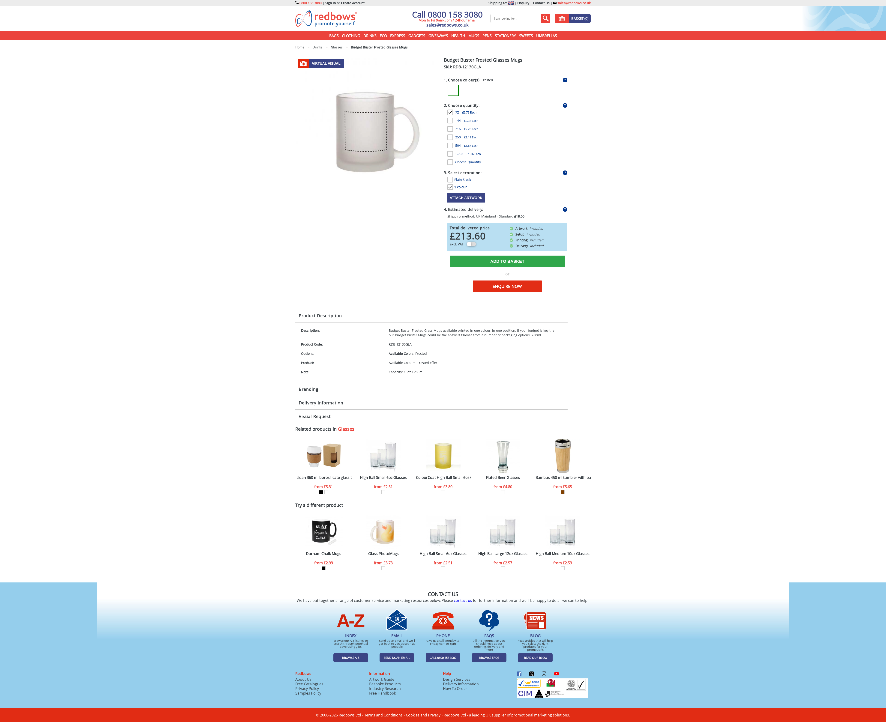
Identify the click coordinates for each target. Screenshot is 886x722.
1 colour (460, 187)
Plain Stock (462, 179)
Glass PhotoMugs (383, 553)
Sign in (330, 3)
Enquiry (523, 3)
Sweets (526, 35)
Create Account (353, 3)
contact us (463, 600)
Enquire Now (507, 286)
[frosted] (383, 568)
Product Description (320, 315)
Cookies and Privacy (423, 715)
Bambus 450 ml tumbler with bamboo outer (563, 477)
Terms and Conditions (383, 715)
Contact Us (541, 3)
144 (466, 120)
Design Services (456, 679)
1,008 (468, 154)
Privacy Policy (307, 688)
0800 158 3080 (311, 3)
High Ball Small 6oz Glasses (383, 477)
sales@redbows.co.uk (574, 3)
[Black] (321, 492)
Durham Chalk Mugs (323, 553)
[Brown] (563, 492)
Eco (383, 35)
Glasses (346, 429)
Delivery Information (321, 403)
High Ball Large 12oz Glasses (502, 553)
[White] (326, 492)
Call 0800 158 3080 (447, 14)
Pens (487, 35)
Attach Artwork (466, 198)
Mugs (473, 35)
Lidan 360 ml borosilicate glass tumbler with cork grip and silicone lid (324, 477)
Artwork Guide (381, 679)
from (323, 486)
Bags (334, 35)
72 (465, 112)
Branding (308, 389)
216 (466, 129)
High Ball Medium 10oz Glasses (563, 553)
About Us (303, 679)
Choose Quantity (468, 162)
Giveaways (438, 35)
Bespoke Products (385, 683)
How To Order (455, 688)
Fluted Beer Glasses (503, 477)
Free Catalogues (309, 683)
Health (458, 35)
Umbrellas (546, 35)
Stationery (505, 35)
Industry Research (385, 688)
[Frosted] (453, 90)
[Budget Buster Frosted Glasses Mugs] (368, 129)
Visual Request (315, 416)
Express (397, 35)
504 (466, 145)
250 (466, 137)
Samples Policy (308, 693)
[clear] (383, 492)
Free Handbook (382, 693)
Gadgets (416, 35)
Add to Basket (507, 261)
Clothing (351, 35)
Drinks (370, 35)
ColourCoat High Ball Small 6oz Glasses (443, 477)
